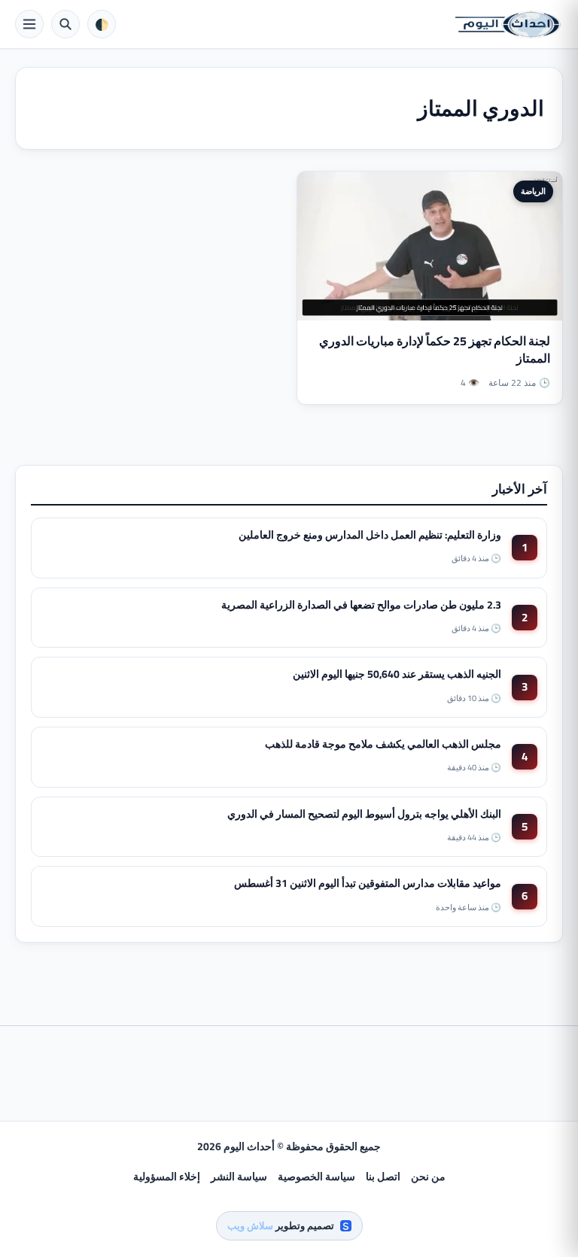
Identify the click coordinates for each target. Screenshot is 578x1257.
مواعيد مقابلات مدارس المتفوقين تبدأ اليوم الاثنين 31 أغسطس (367, 883)
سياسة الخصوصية (316, 1176)
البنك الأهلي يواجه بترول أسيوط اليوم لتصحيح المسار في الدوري (364, 814)
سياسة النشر (239, 1176)
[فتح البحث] (65, 24)
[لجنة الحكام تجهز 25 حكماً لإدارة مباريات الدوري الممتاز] (429, 246)
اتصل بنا (383, 1176)
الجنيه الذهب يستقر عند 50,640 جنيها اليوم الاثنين (397, 674)
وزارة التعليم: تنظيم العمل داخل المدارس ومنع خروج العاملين (370, 535)
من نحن (428, 1176)
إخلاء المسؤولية (166, 1176)
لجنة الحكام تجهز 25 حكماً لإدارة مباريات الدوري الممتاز (434, 349)
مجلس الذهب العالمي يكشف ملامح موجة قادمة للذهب (383, 744)
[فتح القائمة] (29, 24)
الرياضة (533, 191)
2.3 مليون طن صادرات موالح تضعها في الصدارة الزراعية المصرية (361, 605)
